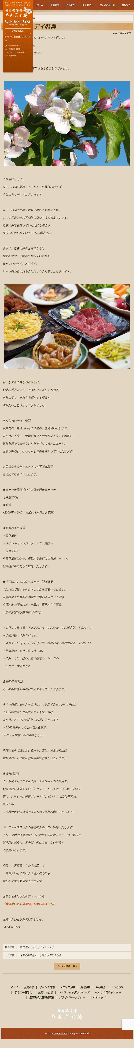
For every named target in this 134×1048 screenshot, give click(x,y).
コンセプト (88, 5)
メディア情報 (67, 987)
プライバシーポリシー (72, 997)
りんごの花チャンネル (108, 992)
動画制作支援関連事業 (41, 997)
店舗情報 (54, 5)
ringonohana (61, 1033)
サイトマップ (98, 997)
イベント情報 (47, 987)
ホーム (40, 5)
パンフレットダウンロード (74, 992)
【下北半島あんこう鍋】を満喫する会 (32, 955)
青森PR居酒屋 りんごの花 (17, 13)
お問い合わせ (18, 31)
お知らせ (126, 5)
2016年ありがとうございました (29, 947)
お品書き (70, 5)
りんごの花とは (107, 5)
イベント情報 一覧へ (67, 966)
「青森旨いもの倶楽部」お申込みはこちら (29, 903)
